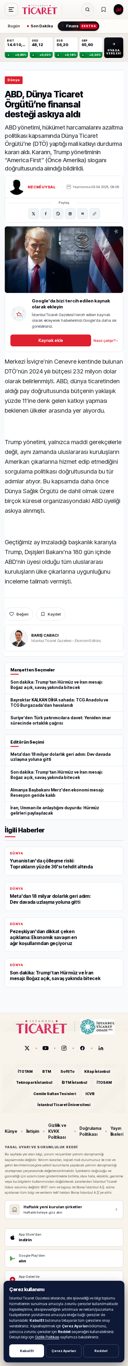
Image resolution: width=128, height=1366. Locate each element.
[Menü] (11, 9)
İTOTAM (25, 1071)
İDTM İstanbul (74, 1082)
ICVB (89, 1093)
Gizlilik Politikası (47, 1337)
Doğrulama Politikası (90, 1130)
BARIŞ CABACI (44, 635)
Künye (11, 1130)
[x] (27, 1048)
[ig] (64, 1048)
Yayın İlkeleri (116, 1130)
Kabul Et (27, 1351)
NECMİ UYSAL (42, 186)
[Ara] (87, 9)
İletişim (32, 1130)
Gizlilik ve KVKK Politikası (57, 1131)
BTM (46, 1071)
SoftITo (67, 1071)
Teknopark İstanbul (34, 1082)
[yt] (45, 1048)
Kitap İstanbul (97, 1071)
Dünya (13, 80)
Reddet (100, 1351)
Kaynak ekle (50, 340)
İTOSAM (104, 1082)
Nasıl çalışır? (105, 340)
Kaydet (54, 614)
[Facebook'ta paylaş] (45, 213)
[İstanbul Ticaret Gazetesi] (41, 9)
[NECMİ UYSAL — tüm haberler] (17, 187)
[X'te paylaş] (33, 213)
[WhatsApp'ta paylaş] (58, 213)
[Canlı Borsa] (118, 9)
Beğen (22, 614)
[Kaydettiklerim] (103, 9)
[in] (101, 1048)
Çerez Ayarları (63, 1351)
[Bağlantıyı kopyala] (94, 213)
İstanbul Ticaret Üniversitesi (64, 1104)
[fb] (82, 1048)
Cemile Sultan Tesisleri (54, 1093)
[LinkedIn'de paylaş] (70, 213)
